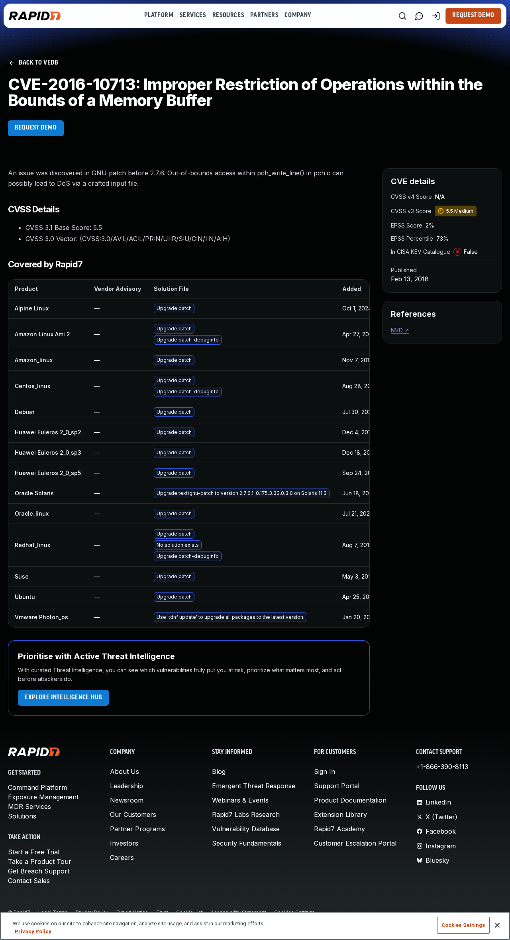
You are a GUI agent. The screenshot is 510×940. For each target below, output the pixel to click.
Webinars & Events (240, 800)
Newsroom (126, 800)
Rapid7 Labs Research (246, 814)
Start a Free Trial (33, 852)
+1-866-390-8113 (442, 767)
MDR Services (29, 806)
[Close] (497, 925)
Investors (124, 843)
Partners (264, 15)
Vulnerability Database (246, 829)
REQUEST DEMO (36, 128)
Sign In (324, 771)
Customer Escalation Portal (355, 843)
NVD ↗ (400, 330)
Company (297, 15)
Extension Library (340, 814)
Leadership (126, 786)
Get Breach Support (38, 871)
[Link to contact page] (419, 16)
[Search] (402, 16)
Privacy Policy (33, 931)
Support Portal (336, 786)
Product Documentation (350, 800)
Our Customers (133, 814)
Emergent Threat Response (253, 786)
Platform (158, 15)
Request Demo (473, 15)
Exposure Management (43, 797)
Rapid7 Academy (339, 829)
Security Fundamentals (246, 843)
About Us (124, 771)
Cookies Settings (463, 925)
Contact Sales (29, 881)
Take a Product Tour (39, 861)
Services (193, 15)
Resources (228, 15)
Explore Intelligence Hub (63, 698)
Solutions (22, 816)
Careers (122, 858)
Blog (219, 771)
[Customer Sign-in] (436, 16)
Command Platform (37, 787)
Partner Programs (137, 829)
